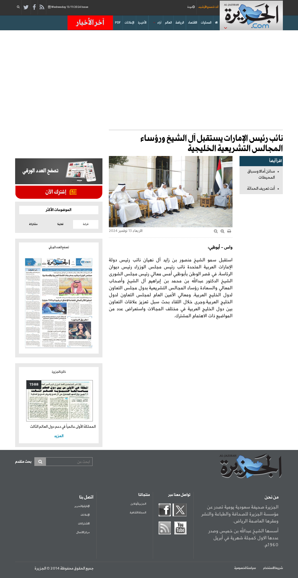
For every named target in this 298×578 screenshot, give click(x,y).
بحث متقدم (23, 462)
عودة (189, 7)
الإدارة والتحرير (82, 506)
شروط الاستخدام (273, 568)
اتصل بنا (86, 497)
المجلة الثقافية (138, 512)
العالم (168, 22)
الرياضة (179, 22)
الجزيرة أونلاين (138, 504)
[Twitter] (26, 7)
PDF (118, 22)
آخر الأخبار (90, 22)
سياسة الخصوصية (245, 568)
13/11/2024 (70, 7)
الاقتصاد (192, 22)
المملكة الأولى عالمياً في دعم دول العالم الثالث (63, 427)
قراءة (85, 224)
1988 (33, 384)
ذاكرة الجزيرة (59, 371)
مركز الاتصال (83, 532)
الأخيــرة (142, 22)
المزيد (58, 436)
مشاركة (33, 224)
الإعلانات (129, 22)
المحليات (206, 22)
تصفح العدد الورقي (59, 247)
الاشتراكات (84, 523)
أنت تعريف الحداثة (261, 189)
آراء (159, 22)
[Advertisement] (149, 79)
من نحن (272, 497)
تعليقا (60, 224)
